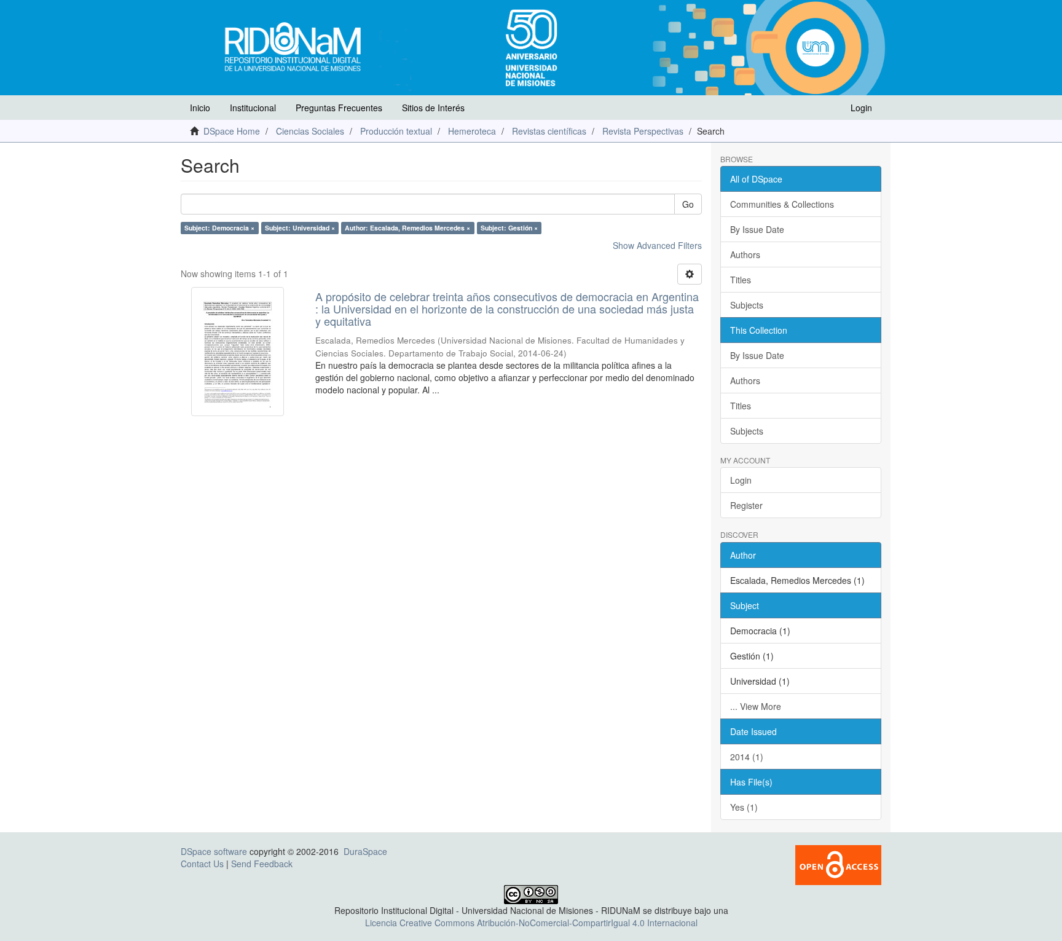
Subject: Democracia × (219, 227)
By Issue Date (757, 229)
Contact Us (202, 863)
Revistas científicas (549, 131)
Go (688, 204)
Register (746, 505)
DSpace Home (231, 131)
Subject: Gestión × (509, 227)
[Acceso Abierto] (838, 863)
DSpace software (214, 851)
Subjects (746, 305)
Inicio (200, 107)
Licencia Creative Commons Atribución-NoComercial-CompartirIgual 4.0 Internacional (531, 922)
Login (741, 480)
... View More (755, 706)
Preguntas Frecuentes (339, 107)
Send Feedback (262, 863)
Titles (740, 280)
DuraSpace (365, 851)
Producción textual (396, 131)
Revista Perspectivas (642, 131)
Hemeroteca (472, 131)
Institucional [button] (253, 107)
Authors (745, 254)
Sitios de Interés (433, 107)
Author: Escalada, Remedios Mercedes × (407, 227)
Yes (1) (744, 807)
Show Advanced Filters (657, 245)
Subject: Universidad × (300, 227)
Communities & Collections (782, 204)
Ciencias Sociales (310, 131)
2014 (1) (746, 756)
